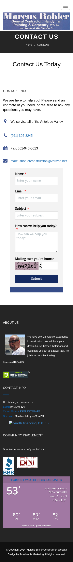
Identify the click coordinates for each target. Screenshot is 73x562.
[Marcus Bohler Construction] (36, 21)
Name (19, 174)
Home (29, 44)
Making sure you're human (34, 259)
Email (19, 191)
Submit (36, 279)
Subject (20, 209)
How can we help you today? (36, 226)
